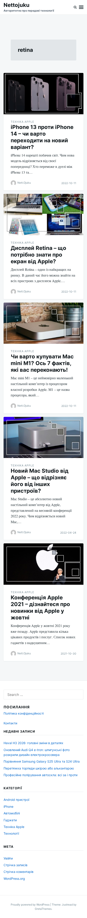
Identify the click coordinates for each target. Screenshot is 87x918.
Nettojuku (16, 5)
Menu (81, 7)
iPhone (8, 806)
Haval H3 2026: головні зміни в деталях (33, 743)
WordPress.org (14, 878)
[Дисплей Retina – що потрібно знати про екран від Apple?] (43, 214)
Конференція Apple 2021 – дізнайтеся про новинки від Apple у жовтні (40, 607)
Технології (11, 833)
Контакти (10, 723)
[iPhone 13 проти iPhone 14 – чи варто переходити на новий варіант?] (43, 93)
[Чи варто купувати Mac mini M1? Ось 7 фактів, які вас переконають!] (43, 323)
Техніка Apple (22, 121)
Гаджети (10, 820)
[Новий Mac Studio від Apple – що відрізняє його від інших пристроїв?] (43, 437)
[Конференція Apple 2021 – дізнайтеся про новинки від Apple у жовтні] (43, 564)
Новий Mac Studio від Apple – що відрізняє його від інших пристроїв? (39, 481)
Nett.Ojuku (24, 183)
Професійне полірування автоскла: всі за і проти (40, 775)
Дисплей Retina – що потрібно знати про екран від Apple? (38, 255)
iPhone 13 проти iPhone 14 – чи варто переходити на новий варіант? (42, 137)
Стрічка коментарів (18, 872)
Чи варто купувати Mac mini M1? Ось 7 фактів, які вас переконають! (42, 363)
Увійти (8, 858)
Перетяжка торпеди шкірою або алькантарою (39, 768)
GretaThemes (43, 908)
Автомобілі (12, 813)
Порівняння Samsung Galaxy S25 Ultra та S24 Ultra (42, 761)
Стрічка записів (15, 865)
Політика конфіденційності (24, 713)
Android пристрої (16, 799)
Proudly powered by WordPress (30, 904)
